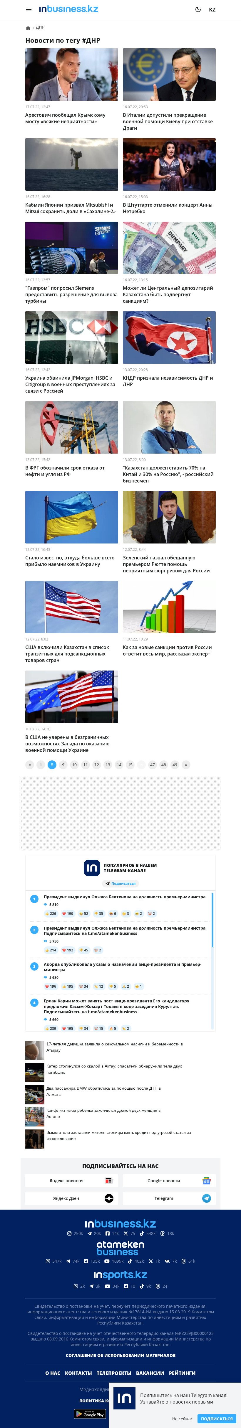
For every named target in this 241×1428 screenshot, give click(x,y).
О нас (52, 1382)
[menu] (29, 9)
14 (119, 764)
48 (163, 764)
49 (175, 764)
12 (96, 764)
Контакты (78, 1382)
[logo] (113, 9)
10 (74, 764)
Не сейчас (182, 1419)
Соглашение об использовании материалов (120, 1365)
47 (152, 764)
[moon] (198, 9)
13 (108, 764)
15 (130, 764)
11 (85, 764)
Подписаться (217, 1419)
